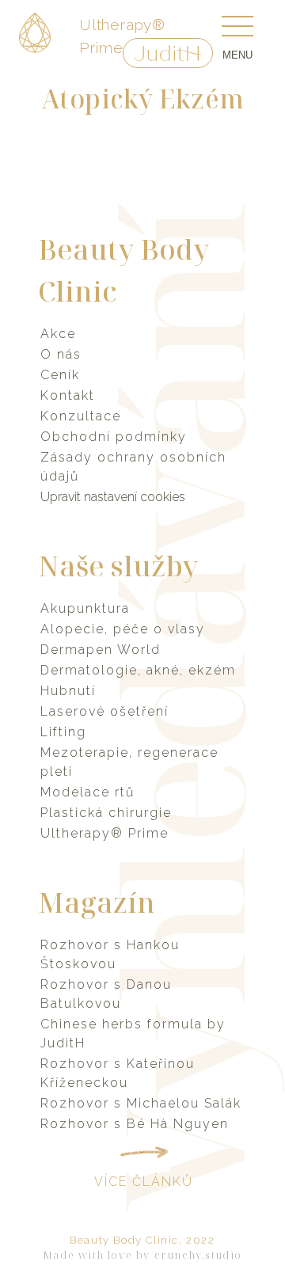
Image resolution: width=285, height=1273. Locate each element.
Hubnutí (68, 690)
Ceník (60, 374)
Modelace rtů (87, 792)
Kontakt (67, 395)
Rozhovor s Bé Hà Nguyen (134, 1123)
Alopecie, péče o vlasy (122, 628)
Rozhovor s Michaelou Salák (140, 1103)
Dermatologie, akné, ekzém (138, 670)
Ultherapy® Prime (104, 833)
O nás (61, 354)
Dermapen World (100, 649)
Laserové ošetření (104, 711)
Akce (58, 333)
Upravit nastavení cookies (112, 496)
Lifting (63, 731)
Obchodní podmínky (113, 436)
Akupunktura (85, 608)
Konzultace (80, 416)
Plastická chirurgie (106, 812)
